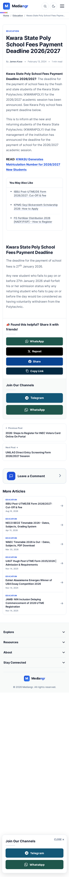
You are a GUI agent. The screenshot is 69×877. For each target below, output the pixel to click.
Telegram (37, 398)
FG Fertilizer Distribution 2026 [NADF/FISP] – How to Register (33, 220)
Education (18, 15)
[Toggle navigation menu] (62, 6)
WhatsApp (37, 410)
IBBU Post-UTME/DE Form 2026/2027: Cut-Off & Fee (30, 193)
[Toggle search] (45, 6)
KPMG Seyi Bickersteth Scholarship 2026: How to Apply (36, 206)
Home (6, 15)
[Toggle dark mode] (53, 6)
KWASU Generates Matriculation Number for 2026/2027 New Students (33, 164)
